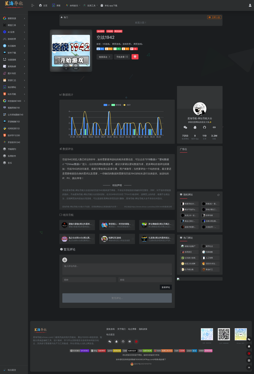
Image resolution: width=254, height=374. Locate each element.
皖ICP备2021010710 (142, 364)
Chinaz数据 (73, 164)
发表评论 (166, 287)
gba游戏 (100, 31)
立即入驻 (216, 17)
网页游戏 (118, 31)
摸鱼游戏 (110, 329)
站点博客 (132, 329)
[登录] (250, 6)
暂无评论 (69, 249)
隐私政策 (143, 329)
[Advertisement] (200, 170)
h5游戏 (110, 31)
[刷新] (218, 194)
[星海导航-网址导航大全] (40, 331)
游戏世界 (127, 44)
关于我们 (121, 329)
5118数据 (150, 159)
